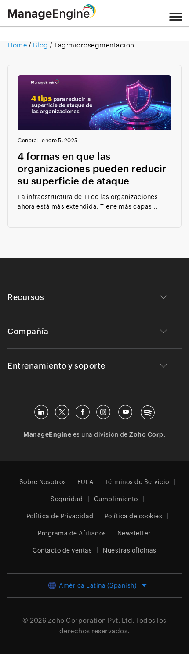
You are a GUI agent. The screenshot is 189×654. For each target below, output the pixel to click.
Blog (40, 45)
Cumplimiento (116, 499)
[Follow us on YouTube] (125, 412)
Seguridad (67, 499)
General (28, 140)
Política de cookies (134, 516)
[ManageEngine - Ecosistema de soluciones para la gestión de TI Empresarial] (52, 17)
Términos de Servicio (137, 482)
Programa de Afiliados (72, 533)
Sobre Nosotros (42, 482)
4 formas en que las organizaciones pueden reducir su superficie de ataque (92, 169)
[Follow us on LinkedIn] (41, 412)
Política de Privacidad (60, 516)
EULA (85, 482)
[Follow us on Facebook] (83, 412)
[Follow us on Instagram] (103, 412)
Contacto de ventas (62, 550)
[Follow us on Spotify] (148, 412)
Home (18, 45)
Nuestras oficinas (129, 550)
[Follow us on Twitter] (62, 412)
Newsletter (134, 533)
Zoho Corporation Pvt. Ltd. (91, 620)
